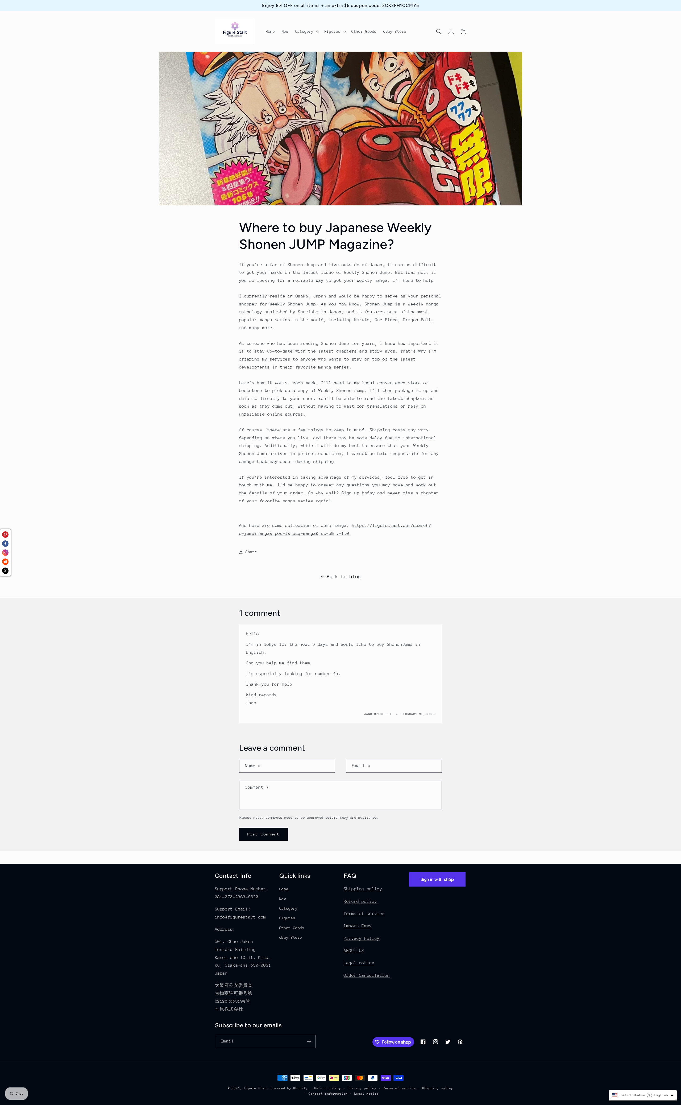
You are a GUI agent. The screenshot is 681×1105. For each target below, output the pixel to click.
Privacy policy (362, 1088)
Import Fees (358, 926)
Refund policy (360, 901)
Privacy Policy (362, 938)
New (282, 899)
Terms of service (364, 913)
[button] (306, 31)
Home (284, 889)
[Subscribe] (309, 1041)
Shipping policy (363, 889)
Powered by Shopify (289, 1088)
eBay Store (290, 937)
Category (288, 908)
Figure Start (256, 1088)
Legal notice (359, 963)
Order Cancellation (367, 975)
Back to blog (344, 576)
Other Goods (292, 928)
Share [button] (251, 552)
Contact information (328, 1093)
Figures (287, 918)
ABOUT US (354, 950)
